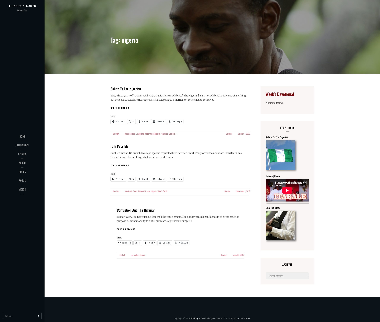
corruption (135, 254)
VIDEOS (22, 189)
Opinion (229, 133)
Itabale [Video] (273, 176)
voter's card (162, 191)
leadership (140, 133)
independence (130, 133)
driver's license (144, 191)
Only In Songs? (273, 207)
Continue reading (120, 108)
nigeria (157, 133)
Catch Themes (244, 318)
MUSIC (22, 163)
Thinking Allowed (22, 6)
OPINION (22, 154)
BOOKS (22, 172)
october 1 (172, 133)
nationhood (149, 133)
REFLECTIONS (22, 145)
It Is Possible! (120, 146)
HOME (22, 136)
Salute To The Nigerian (126, 88)
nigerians (164, 133)
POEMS (22, 180)
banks (135, 191)
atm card (128, 191)
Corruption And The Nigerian (136, 210)
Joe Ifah (116, 133)
